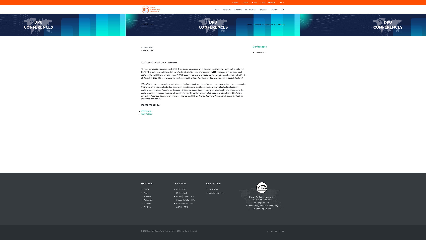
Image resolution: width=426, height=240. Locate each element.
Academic (148, 200)
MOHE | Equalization (185, 196)
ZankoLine (213, 189)
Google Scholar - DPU (185, 200)
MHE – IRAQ (181, 193)
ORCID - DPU (182, 207)
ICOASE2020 (146, 114)
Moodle (272, 2)
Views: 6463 (148, 47)
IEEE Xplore (146, 111)
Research (257, 25)
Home (249, 25)
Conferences (268, 25)
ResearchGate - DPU (185, 203)
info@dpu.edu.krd (261, 203)
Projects (147, 203)
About (146, 193)
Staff (263, 2)
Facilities (147, 207)
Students (147, 196)
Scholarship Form (216, 193)
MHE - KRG (181, 189)
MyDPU (235, 2)
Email (255, 2)
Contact (245, 2)
